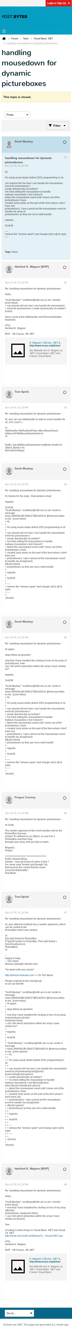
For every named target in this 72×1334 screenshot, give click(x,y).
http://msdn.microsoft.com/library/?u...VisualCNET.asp (34, 1235)
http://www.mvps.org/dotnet (44, 345)
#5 (65, 637)
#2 (65, 282)
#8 (65, 1184)
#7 (65, 912)
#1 (65, 157)
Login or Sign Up (56, 3)
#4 (65, 484)
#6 (65, 813)
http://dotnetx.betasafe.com (19, 975)
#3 (65, 407)
